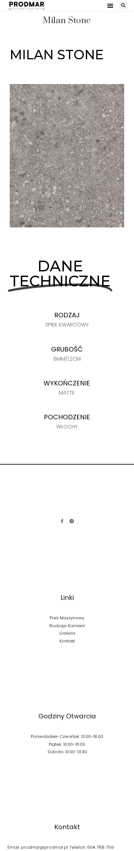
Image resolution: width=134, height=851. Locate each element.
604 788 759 (100, 847)
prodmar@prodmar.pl (44, 847)
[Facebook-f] (62, 521)
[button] (110, 5)
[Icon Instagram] (72, 521)
